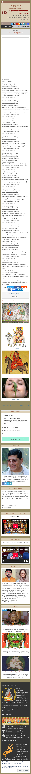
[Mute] (24, 561)
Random (14, 610)
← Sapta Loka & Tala (6, 405)
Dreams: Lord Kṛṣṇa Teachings (15, 672)
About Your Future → (25, 405)
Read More (24, 481)
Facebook (18, 287)
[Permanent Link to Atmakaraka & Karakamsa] (15, 618)
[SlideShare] (21, 24)
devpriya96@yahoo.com (11, 602)
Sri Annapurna (15, 32)
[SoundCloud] (19, 24)
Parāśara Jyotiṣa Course (15, 731)
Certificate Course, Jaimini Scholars (12, 709)
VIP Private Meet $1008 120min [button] (12, 434)
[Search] (26, 24)
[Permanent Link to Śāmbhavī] (15, 313)
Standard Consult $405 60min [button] (12, 430)
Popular (4, 610)
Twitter (11, 287)
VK (10, 289)
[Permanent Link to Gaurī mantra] (15, 337)
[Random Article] (28, 24)
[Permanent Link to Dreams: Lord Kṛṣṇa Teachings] (15, 663)
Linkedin (21, 289)
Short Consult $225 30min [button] (11, 427)
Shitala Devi (15, 375)
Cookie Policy (8, 767)
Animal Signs (15, 399)
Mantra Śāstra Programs (16, 735)
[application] (15, 555)
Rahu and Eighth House (15, 649)
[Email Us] (24, 24)
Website (16, 296)
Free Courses (6, 710)
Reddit (24, 287)
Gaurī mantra (15, 348)
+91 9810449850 (7, 507)
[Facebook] (14, 24)
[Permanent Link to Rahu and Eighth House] (15, 640)
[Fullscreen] (27, 561)
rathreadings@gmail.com (9, 505)
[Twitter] (12, 24)
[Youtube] (17, 24)
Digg (15, 289)
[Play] (4, 561)
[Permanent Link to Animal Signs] (15, 388)
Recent (9, 610)
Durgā (16, 30)
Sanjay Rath (15, 5)
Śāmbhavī (15, 324)
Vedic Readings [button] (8, 415)
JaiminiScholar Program (17, 726)
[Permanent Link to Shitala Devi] (15, 362)
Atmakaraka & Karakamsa (15, 626)
